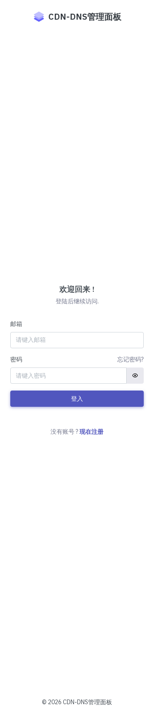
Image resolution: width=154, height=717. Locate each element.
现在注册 (92, 431)
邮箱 (16, 324)
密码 (16, 359)
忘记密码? (130, 359)
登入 (77, 399)
